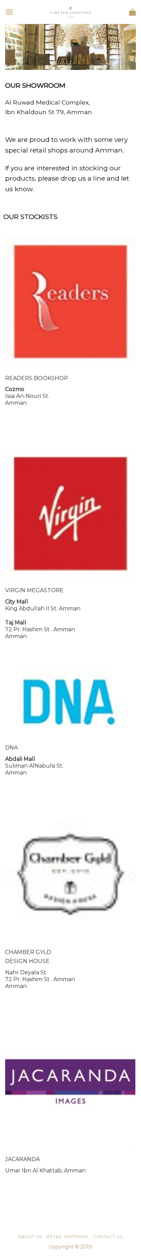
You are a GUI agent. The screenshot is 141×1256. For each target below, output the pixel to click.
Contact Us (108, 1236)
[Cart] (132, 12)
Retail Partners (67, 1236)
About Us (30, 1236)
